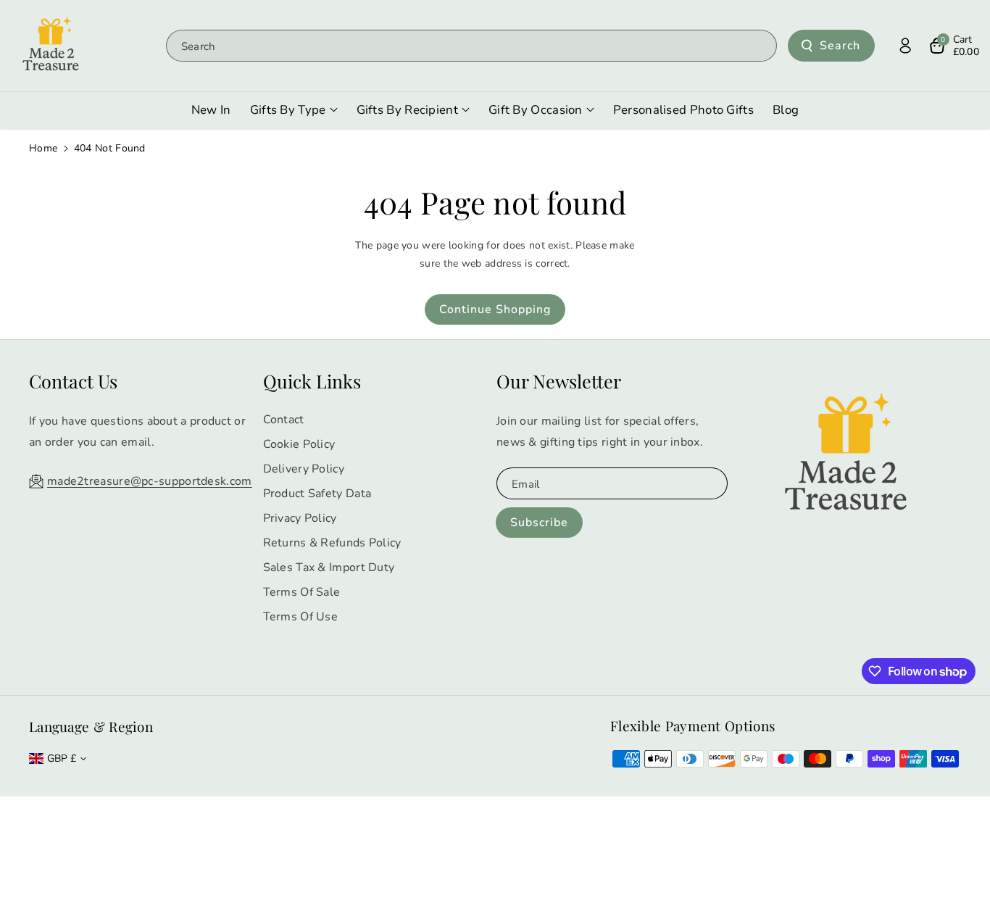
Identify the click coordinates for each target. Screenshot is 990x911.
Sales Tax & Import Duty (329, 567)
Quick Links (312, 381)
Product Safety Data (317, 494)
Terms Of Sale (302, 592)
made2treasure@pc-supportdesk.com (149, 481)
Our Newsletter (558, 381)
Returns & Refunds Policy (332, 543)
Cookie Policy (299, 444)
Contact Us (73, 381)
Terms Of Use (300, 617)
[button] (954, 45)
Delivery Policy (304, 469)
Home (43, 148)
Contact (283, 420)
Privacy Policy (300, 518)
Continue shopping (495, 309)
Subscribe (539, 523)
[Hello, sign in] (905, 45)
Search (840, 46)
